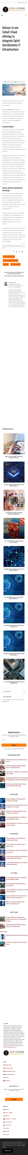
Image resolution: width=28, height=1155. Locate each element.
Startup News (7, 1080)
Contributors (7, 1118)
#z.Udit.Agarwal (15, 264)
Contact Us (7, 1115)
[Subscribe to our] (18, 2)
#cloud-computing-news (11, 260)
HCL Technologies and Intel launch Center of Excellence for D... (14, 626)
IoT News (7, 1077)
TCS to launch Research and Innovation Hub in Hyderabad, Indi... (14, 682)
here (3, 247)
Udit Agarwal (12, 282)
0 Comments (20, 82)
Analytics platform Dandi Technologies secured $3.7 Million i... (14, 457)
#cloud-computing (9, 256)
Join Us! (7, 1134)
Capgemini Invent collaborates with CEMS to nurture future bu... (14, 569)
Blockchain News (7, 1065)
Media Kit (7, 1131)
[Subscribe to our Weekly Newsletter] (14, 740)
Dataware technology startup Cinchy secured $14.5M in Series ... (14, 654)
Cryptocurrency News (8, 1068)
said (11, 134)
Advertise (7, 1109)
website (8, 241)
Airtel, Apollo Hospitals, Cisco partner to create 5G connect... (14, 541)
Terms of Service (8, 1122)
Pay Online (6, 1128)
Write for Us (14, 1118)
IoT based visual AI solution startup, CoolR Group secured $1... (14, 485)
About (6, 1112)
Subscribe (14, 745)
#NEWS (6, 264)
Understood (7, 1150)
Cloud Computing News (9, 1074)
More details (17, 287)
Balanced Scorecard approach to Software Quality (16, 935)
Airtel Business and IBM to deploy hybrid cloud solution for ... (14, 598)
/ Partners (10, 1112)
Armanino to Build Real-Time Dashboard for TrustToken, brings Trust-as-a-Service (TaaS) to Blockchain (16, 919)
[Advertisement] (14, 66)
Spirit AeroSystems (7, 109)
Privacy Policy (8, 1125)
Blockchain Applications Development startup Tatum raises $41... (14, 513)
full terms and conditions (8, 1047)
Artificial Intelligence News (10, 1071)
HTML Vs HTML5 (3, 931)
